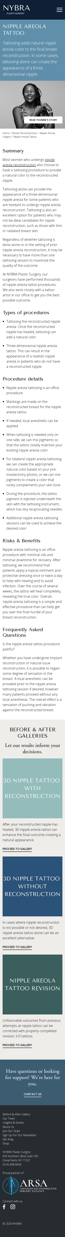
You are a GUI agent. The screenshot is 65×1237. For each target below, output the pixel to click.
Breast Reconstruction (24, 133)
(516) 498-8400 (12, 1164)
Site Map (8, 1139)
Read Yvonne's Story (43, 120)
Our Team (9, 1118)
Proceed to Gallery (17, 849)
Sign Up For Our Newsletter (20, 1135)
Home (6, 133)
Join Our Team (11, 1131)
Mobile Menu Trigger (59, 9)
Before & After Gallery (16, 1114)
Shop (6, 1143)
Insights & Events (13, 1123)
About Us (8, 1127)
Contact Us (32, 1094)
